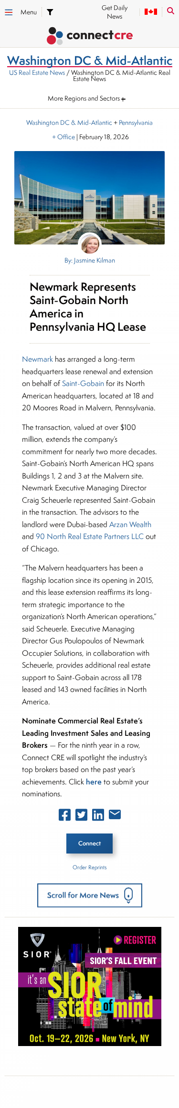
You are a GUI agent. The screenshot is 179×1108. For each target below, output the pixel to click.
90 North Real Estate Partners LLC (90, 536)
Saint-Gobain (83, 383)
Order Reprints (89, 867)
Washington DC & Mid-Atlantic (69, 122)
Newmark (37, 359)
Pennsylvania (136, 122)
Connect (89, 843)
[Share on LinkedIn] (98, 816)
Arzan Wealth (130, 524)
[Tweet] (81, 816)
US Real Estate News (37, 72)
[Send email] (115, 816)
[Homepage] (89, 37)
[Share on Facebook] (65, 816)
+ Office (63, 136)
